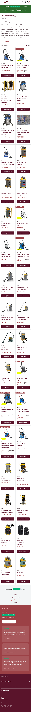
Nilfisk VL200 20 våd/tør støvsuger (6, 255)
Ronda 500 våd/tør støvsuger (6, 194)
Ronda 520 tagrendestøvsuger (6, 479)
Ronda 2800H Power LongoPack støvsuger (7, 511)
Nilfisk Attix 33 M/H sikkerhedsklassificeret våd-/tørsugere (7, 445)
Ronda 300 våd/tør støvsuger (22, 194)
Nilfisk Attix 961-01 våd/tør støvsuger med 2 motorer (23, 132)
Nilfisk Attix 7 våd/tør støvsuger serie (7, 410)
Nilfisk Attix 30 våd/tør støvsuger (23, 444)
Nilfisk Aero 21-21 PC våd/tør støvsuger (23, 66)
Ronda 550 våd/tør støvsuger (22, 163)
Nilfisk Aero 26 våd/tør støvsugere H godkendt (7, 163)
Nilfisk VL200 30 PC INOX (22, 224)
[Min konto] (25, 2)
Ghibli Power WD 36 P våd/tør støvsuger (7, 318)
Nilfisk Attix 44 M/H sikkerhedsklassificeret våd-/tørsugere (23, 411)
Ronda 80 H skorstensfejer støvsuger (21, 542)
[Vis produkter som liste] (29, 45)
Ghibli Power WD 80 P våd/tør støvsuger (7, 288)
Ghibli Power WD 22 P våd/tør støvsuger (23, 318)
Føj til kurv (23, 75)
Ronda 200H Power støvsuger (6, 541)
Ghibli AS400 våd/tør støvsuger (22, 348)
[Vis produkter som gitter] (26, 45)
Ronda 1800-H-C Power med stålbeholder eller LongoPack (6, 99)
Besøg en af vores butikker (15, 600)
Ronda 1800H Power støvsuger (22, 511)
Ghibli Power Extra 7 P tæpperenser (7, 348)
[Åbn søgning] (22, 2)
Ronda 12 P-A (20, 572)
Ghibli (3, 285)
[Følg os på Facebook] (2, 706)
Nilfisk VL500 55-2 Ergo (22, 379)
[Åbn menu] (2, 2)
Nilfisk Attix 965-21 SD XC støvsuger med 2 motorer (23, 98)
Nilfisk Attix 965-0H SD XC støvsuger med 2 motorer (7, 132)
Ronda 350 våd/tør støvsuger (6, 224)
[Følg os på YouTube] (8, 706)
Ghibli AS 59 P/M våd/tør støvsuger (6, 379)
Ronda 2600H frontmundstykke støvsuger (21, 480)
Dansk (3, 698)
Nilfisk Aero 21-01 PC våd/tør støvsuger (7, 66)
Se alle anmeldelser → (9, 621)
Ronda (3, 94)
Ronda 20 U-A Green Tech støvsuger (6, 573)
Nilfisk (3, 63)
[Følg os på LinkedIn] (11, 706)
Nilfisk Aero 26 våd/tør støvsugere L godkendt (23, 255)
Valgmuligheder (8, 75)
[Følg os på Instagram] (5, 706)
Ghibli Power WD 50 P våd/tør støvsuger (23, 288)
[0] (28, 2)
